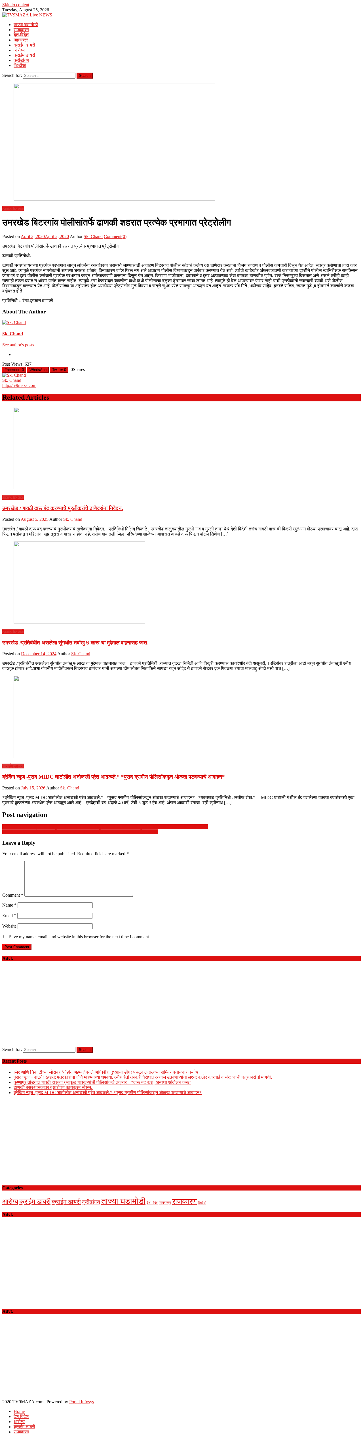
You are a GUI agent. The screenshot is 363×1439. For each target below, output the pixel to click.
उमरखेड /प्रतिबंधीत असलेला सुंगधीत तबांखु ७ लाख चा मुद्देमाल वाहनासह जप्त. (75, 643)
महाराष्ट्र (21, 39)
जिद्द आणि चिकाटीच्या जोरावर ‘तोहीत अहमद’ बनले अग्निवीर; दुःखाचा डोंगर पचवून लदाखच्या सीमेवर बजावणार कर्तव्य (106, 1072)
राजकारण (21, 29)
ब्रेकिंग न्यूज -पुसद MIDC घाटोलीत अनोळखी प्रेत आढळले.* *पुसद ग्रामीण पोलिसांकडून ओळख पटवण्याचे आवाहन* (113, 777)
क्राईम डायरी (24, 45)
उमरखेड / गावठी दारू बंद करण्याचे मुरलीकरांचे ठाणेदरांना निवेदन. (62, 508)
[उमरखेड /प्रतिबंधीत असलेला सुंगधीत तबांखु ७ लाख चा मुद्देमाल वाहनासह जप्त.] (181, 583)
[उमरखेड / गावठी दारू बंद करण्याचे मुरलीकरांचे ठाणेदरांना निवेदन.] (181, 448)
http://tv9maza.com (19, 385)
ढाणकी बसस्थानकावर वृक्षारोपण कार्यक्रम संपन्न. (53, 1087)
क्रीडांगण (21, 60)
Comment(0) (115, 236)
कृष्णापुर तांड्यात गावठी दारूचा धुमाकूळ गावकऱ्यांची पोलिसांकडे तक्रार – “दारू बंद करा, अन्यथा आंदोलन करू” (102, 1082)
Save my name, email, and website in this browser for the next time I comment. (79, 936)
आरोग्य (19, 50)
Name (9, 905)
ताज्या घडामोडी (26, 24)
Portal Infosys (81, 1401)
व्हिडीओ (20, 65)
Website (9, 926)
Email (9, 915)
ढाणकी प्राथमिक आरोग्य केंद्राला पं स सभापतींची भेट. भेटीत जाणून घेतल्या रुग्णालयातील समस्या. (80, 831)
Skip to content (15, 4)
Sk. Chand (93, 236)
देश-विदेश (21, 34)
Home (19, 1411)
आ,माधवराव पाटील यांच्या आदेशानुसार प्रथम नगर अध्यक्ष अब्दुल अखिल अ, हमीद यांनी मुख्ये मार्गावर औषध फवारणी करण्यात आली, (105, 826)
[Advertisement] (181, 1007)
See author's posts (18, 344)
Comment (12, 895)
